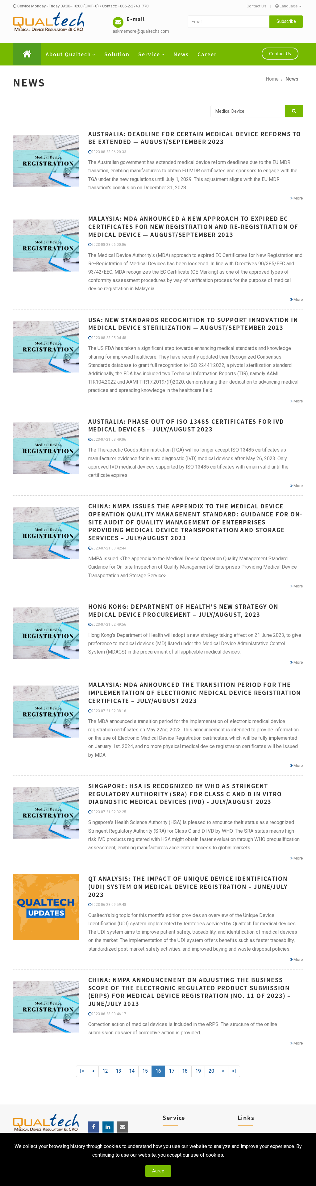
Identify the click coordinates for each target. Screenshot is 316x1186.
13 (118, 1071)
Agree (158, 1170)
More (298, 198)
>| (234, 1071)
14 (132, 1071)
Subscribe (286, 21)
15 (145, 1071)
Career (207, 54)
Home (272, 79)
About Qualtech (68, 54)
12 (105, 1071)
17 (171, 1071)
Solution (117, 54)
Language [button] (288, 6)
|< (82, 1071)
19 (198, 1071)
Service (149, 54)
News (181, 54)
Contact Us (256, 6)
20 (211, 1071)
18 (185, 1071)
